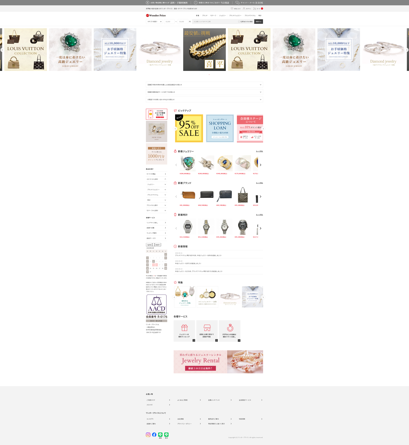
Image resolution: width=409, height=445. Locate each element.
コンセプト (150, 419)
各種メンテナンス (214, 400)
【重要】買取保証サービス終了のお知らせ (161, 92)
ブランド (205, 15)
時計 (260, 15)
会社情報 (180, 419)
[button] (176, 165)
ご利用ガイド (151, 400)
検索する (258, 21)
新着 (197, 15)
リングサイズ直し (152, 223)
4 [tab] (206, 74)
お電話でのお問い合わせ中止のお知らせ (161, 99)
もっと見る (259, 151)
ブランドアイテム (250, 15)
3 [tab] (204, 74)
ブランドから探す (152, 205)
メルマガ (149, 405)
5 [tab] (209, 74)
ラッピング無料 (152, 233)
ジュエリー (222, 15)
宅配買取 (242, 419)
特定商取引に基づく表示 (216, 424)
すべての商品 (151, 174)
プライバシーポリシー (184, 424)
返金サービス (151, 238)
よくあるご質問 (182, 400)
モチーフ (213, 15)
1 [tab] (199, 74)
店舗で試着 (150, 228)
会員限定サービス (245, 400)
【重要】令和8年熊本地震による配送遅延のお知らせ (165, 85)
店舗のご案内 (151, 424)
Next (406, 51)
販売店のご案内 (213, 419)
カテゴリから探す (152, 179)
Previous (2, 51)
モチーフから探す (152, 210)
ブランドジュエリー (235, 15)
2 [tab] (202, 74)
